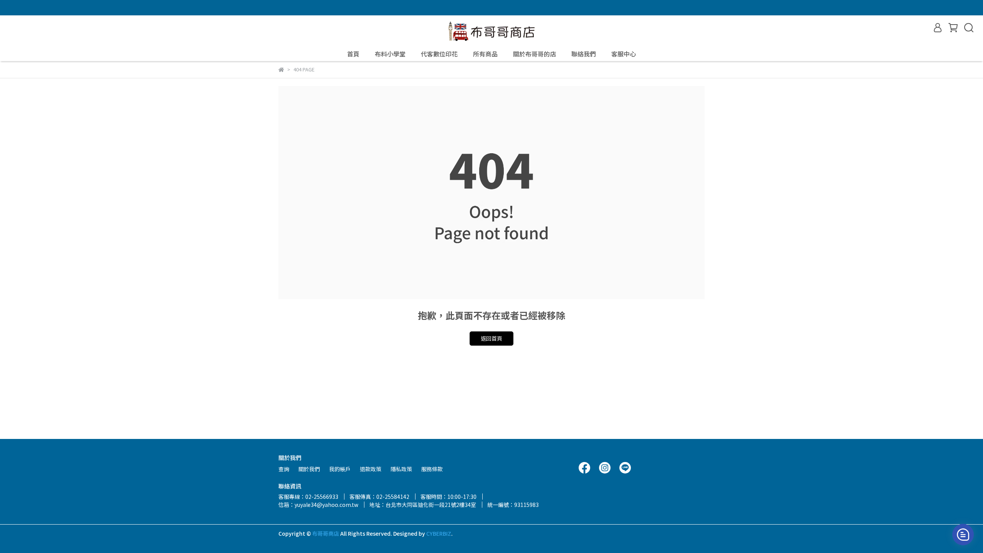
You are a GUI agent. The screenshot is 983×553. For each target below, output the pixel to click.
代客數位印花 (439, 54)
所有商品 (485, 54)
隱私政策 (401, 469)
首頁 (353, 54)
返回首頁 (491, 338)
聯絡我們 (583, 54)
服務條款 (432, 469)
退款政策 (370, 469)
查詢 (283, 469)
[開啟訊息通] (963, 534)
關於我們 (309, 469)
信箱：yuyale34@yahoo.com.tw (318, 504)
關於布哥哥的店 (534, 54)
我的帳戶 (340, 469)
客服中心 (623, 54)
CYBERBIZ (438, 533)
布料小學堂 (390, 54)
